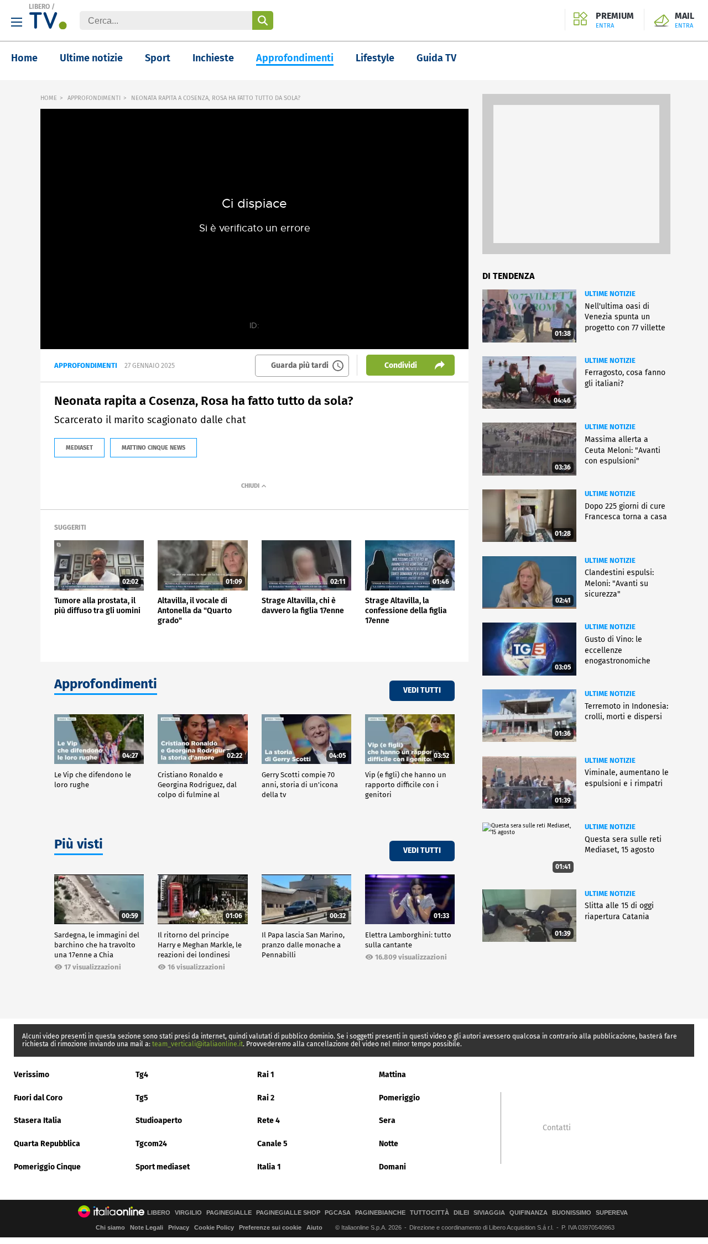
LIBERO (39, 6)
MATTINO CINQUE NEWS (153, 447)
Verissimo (31, 1074)
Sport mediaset (163, 1167)
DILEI (461, 1213)
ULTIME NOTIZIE (610, 293)
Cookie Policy (214, 1227)
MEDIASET (79, 447)
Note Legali (146, 1227)
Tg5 (142, 1098)
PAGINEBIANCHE (380, 1213)
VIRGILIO (188, 1213)
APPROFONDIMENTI (94, 98)
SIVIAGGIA (489, 1213)
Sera (387, 1120)
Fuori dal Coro (38, 1098)
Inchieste (213, 58)
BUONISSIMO (571, 1213)
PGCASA (338, 1213)
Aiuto (314, 1227)
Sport (157, 58)
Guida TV (436, 58)
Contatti (557, 1128)
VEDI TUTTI (422, 690)
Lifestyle (375, 58)
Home (24, 58)
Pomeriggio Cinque (47, 1167)
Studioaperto (159, 1120)
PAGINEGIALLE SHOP (288, 1213)
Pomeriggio (399, 1098)
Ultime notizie (91, 58)
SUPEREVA (612, 1213)
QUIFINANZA (528, 1213)
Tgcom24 (151, 1143)
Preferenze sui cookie (270, 1227)
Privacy (178, 1227)
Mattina (392, 1074)
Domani (392, 1167)
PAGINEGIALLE (229, 1213)
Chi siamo (110, 1227)
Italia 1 (269, 1167)
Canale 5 (272, 1143)
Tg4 (142, 1074)
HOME (48, 98)
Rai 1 (265, 1074)
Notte (388, 1143)
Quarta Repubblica (47, 1143)
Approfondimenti (295, 58)
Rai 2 (265, 1098)
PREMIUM (615, 20)
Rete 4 (268, 1120)
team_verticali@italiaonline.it (197, 1044)
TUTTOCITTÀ (429, 1213)
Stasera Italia (37, 1120)
